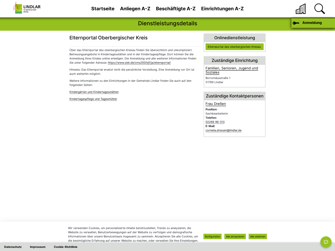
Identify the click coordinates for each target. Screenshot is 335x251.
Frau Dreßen (216, 104)
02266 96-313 (215, 122)
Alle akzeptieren (235, 236)
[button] (319, 8)
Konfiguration (212, 236)
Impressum (38, 247)
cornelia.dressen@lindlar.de (223, 130)
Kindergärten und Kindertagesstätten (94, 92)
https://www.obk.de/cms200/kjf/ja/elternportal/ (139, 62)
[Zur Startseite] (28, 8)
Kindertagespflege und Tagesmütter (93, 99)
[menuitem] (102, 9)
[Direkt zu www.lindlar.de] (301, 8)
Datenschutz (13, 247)
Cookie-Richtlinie (65, 247)
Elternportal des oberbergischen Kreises (234, 46)
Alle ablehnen (257, 236)
